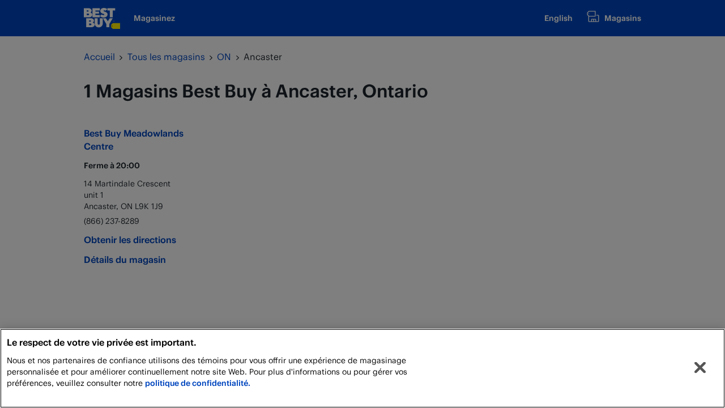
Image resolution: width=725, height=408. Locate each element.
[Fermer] (700, 367)
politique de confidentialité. (197, 383)
